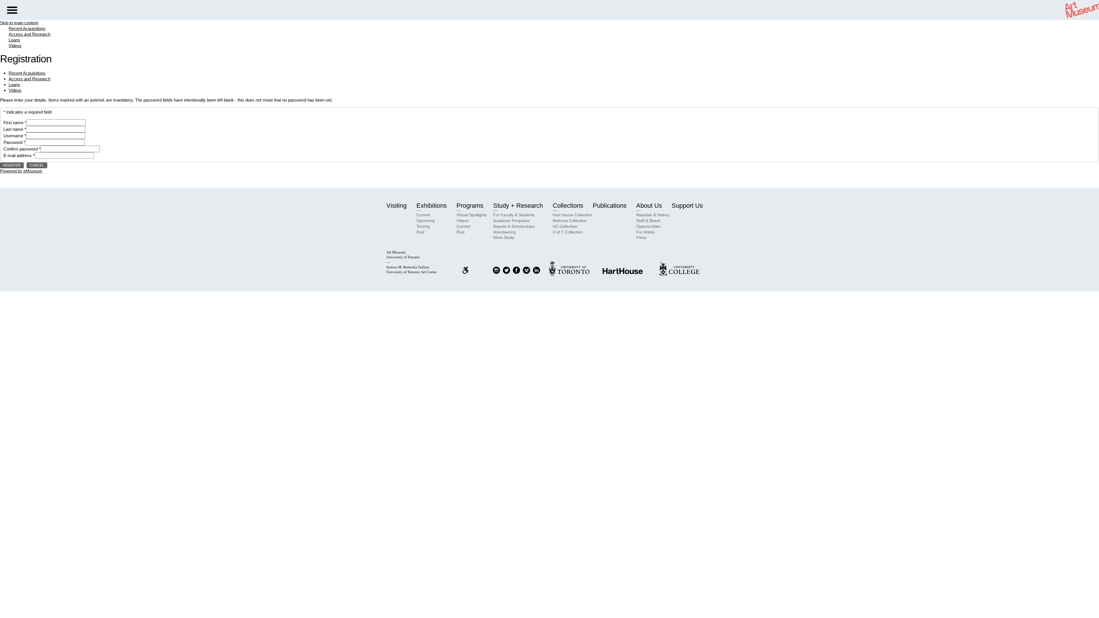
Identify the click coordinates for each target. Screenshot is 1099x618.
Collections (568, 205)
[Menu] (12, 11)
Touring (423, 226)
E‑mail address (17, 155)
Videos (15, 45)
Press (641, 237)
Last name (13, 129)
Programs (469, 205)
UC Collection (565, 226)
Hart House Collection (572, 215)
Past (420, 232)
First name (13, 122)
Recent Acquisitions (27, 28)
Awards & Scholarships (514, 226)
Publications (609, 205)
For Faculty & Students (514, 215)
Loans (14, 39)
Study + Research (518, 205)
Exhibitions (431, 205)
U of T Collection (568, 232)
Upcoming (425, 220)
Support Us (687, 205)
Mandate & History (653, 215)
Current (423, 215)
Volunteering (504, 232)
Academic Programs (511, 220)
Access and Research (29, 34)
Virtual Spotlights (471, 215)
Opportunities (648, 226)
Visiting (396, 205)
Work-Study (503, 237)
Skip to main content (19, 22)
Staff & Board (648, 220)
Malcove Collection (570, 220)
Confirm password (20, 148)
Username (13, 135)
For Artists (645, 232)
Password (12, 142)
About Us (649, 205)
